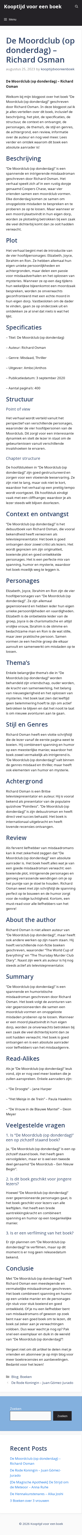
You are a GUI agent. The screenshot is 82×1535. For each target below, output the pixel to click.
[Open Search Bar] (76, 6)
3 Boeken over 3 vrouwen (29, 1500)
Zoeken (15, 1408)
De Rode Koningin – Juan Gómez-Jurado (42, 1382)
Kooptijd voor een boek (33, 6)
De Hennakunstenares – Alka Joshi (36, 1494)
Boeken (26, 1376)
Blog (15, 1376)
